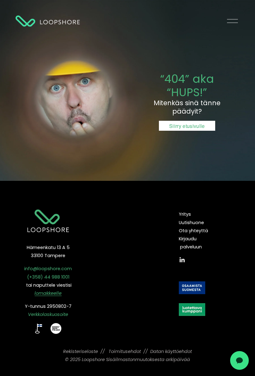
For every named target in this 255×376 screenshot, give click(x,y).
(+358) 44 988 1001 (48, 277)
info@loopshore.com (48, 269)
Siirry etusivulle (187, 125)
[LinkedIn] (182, 260)
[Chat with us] (239, 360)
